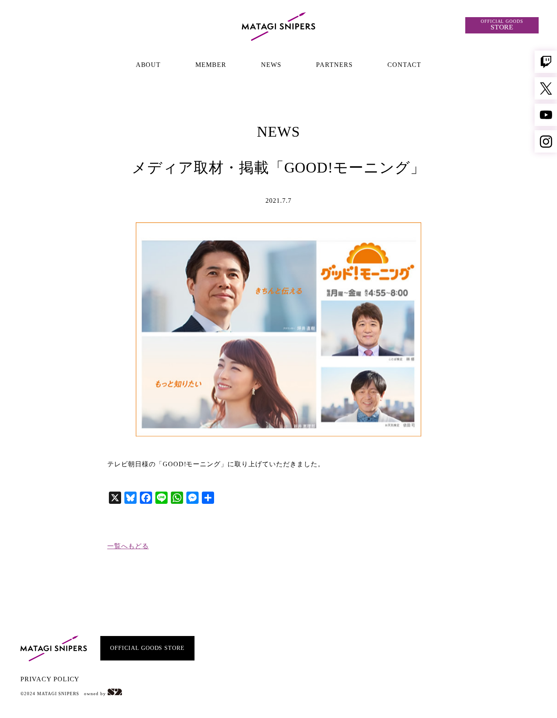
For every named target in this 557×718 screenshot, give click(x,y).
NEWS (271, 64)
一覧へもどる (128, 546)
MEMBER (210, 64)
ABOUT (148, 64)
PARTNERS (334, 64)
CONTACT (404, 64)
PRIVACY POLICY (50, 679)
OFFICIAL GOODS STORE (147, 648)
